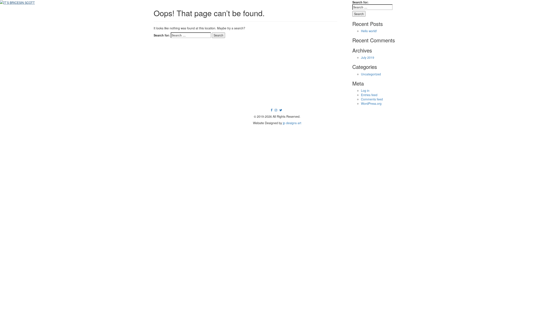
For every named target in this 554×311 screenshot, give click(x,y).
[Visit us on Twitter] (280, 110)
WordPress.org (371, 103)
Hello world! (369, 31)
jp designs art (292, 123)
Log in (365, 90)
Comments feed (372, 99)
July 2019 (367, 57)
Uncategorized (371, 74)
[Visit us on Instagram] (276, 110)
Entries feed (369, 95)
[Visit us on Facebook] (271, 110)
